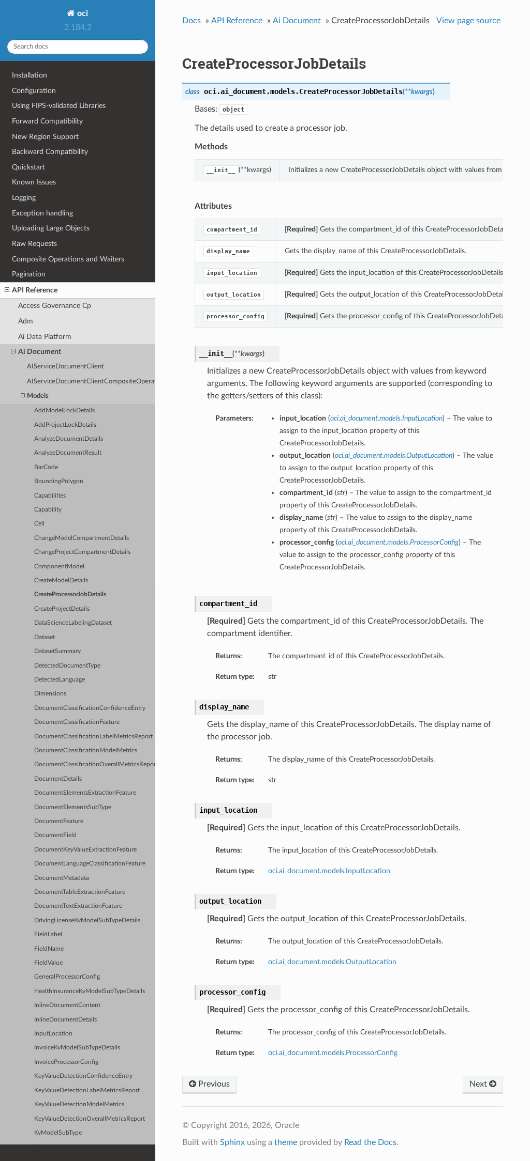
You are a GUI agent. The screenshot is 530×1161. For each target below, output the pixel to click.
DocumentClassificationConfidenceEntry (89, 708)
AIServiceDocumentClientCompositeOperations (91, 381)
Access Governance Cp (54, 305)
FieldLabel (48, 934)
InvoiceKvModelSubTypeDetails (77, 1047)
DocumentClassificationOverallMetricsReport (94, 764)
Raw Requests (34, 243)
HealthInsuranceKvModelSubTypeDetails (89, 991)
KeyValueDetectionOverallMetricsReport (89, 1119)
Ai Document (39, 351)
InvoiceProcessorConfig (66, 1062)
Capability (48, 510)
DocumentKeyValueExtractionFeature (85, 850)
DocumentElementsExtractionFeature (85, 793)
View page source (468, 21)
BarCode (46, 467)
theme (285, 1142)
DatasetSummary (57, 651)
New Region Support (45, 137)
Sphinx (232, 1142)
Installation (29, 75)
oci (81, 13)
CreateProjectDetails (62, 609)
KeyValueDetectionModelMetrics (79, 1104)
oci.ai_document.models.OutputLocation (332, 962)
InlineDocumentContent (67, 1005)
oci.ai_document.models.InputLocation (329, 871)
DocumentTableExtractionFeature (79, 892)
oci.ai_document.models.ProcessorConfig (333, 1053)
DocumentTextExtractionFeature (78, 906)
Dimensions (50, 693)
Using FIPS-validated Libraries (59, 106)
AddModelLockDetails (64, 410)
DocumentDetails (58, 779)
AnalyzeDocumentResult (67, 453)
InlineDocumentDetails (65, 1020)
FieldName (49, 949)
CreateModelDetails (61, 580)
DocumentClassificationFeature (77, 722)
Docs (191, 21)
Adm (25, 321)
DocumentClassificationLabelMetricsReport (93, 736)
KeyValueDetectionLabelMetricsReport (87, 1090)
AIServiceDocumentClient (65, 366)
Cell (39, 524)
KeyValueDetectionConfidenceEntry (83, 1076)
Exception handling (42, 213)
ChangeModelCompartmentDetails (81, 538)
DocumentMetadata (61, 878)
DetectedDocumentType (67, 666)
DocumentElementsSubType (72, 807)
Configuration (34, 91)
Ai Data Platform (44, 336)
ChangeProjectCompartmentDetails (82, 552)
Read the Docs (370, 1142)
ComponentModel (59, 566)
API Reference (34, 290)
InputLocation (53, 1033)
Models (38, 396)
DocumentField (55, 835)
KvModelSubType (58, 1133)
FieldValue (48, 963)
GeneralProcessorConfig (67, 977)
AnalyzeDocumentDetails (68, 439)
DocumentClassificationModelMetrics (85, 750)
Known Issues (34, 182)
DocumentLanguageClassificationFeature (89, 863)
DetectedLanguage (59, 680)
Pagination (29, 274)
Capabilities (50, 496)
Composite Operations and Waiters (68, 259)
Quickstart (28, 167)
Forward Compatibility (47, 121)
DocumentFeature (58, 821)
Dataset (44, 637)
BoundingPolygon (58, 481)
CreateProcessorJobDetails (70, 594)
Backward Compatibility (50, 152)
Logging (24, 198)
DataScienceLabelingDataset (73, 623)
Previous (213, 1084)
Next (479, 1084)
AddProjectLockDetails (65, 425)
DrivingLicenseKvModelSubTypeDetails (87, 920)
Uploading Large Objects (51, 228)
